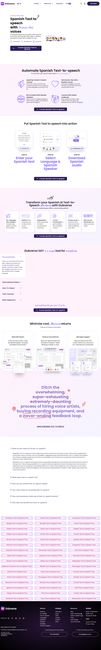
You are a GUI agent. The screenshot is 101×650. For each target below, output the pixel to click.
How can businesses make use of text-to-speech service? (35, 496)
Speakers (43, 619)
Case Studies (74, 619)
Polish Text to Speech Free (17, 577)
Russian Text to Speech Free (50, 582)
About (57, 613)
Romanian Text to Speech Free (17, 582)
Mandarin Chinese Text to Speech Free (17, 566)
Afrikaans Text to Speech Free (17, 518)
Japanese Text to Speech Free (50, 555)
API (67, 3)
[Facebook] (8, 618)
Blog (71, 611)
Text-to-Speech (44, 615)
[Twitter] (12, 618)
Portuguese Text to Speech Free (50, 577)
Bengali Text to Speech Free (50, 523)
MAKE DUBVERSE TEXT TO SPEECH (50, 426)
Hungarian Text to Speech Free (84, 545)
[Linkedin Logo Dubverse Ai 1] (16, 618)
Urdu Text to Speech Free (50, 598)
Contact (57, 619)
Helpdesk (43, 624)
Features (42, 611)
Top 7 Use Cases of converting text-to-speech (30, 490)
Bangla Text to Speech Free (17, 523)
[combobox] (19, 3)
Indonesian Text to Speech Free (50, 550)
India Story (58, 611)
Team (57, 615)
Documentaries (8, 257)
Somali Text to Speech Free (84, 582)
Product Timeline (45, 625)
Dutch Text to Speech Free (50, 529)
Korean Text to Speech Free (17, 561)
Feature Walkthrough (76, 615)
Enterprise (59, 3)
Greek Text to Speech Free (50, 539)
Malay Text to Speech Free (50, 561)
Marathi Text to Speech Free (50, 566)
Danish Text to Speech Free (17, 529)
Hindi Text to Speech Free (50, 545)
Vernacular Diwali (91, 615)
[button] (12, 256)
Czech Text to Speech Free (84, 523)
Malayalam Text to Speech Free (84, 561)
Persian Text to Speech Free (84, 572)
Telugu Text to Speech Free (17, 593)
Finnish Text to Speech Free (50, 534)
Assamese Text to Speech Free (84, 518)
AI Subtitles (43, 613)
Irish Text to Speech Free (84, 550)
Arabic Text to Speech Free (50, 518)
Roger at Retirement (92, 611)
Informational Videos (10, 282)
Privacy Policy (90, 624)
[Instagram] (23, 618)
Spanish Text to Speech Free (17, 588)
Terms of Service (91, 622)
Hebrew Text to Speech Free (17, 545)
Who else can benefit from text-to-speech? (29, 502)
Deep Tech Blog (75, 613)
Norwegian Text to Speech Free (84, 566)
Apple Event (89, 613)
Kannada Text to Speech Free (84, 555)
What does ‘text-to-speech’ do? (25, 477)
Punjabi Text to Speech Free (84, 577)
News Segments (8, 300)
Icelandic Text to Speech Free (17, 550)
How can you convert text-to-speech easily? (30, 484)
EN (20, 3)
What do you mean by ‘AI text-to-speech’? (29, 448)
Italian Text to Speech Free (17, 555)
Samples (42, 621)
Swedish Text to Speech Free (51, 588)
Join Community (75, 621)
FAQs (56, 621)
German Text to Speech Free (17, 539)
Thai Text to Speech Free (50, 593)
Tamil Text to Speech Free (84, 588)
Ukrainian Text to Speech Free (17, 598)
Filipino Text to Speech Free (17, 534)
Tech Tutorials (8, 294)
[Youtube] (19, 618)
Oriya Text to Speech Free (17, 572)
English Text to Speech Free (84, 529)
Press (72, 617)
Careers (57, 617)
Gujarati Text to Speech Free (84, 539)
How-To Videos (8, 288)
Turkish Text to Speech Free (84, 593)
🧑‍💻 (81, 613)
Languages (43, 617)
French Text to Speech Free (84, 534)
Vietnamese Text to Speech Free (84, 598)
